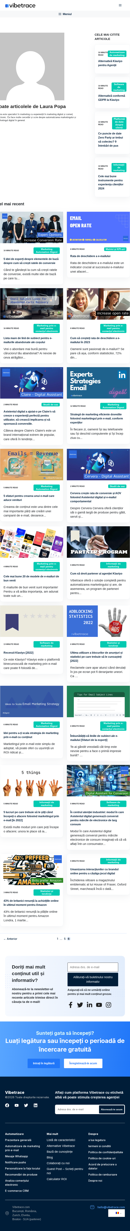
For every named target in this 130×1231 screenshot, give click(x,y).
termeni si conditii (99, 1146)
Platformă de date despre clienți (119, 123)
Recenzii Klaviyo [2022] (18, 652)
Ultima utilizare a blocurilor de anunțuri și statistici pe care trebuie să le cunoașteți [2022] (96, 656)
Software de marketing (119, 87)
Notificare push (15, 1162)
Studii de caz (50, 404)
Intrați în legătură (44, 1063)
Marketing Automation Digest (47, 250)
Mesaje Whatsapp (16, 1156)
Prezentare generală (18, 1140)
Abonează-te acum (111, 1109)
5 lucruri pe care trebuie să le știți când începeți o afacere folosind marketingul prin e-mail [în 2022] (31, 816)
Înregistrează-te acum (83, 1063)
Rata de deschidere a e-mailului (90, 256)
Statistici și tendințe (113, 644)
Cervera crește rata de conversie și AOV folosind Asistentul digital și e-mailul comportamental (95, 497)
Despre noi (95, 1180)
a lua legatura (96, 1140)
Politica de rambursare (102, 1174)
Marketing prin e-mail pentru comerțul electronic (47, 328)
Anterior (10, 938)
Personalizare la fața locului (22, 1168)
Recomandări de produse (21, 1174)
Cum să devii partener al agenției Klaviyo (96, 573)
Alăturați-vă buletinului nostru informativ (93, 979)
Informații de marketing (119, 167)
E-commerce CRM (17, 1190)
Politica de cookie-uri (102, 1158)
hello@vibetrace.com (111, 1207)
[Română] (116, 1213)
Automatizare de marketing (117, 53)
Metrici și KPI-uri (115, 249)
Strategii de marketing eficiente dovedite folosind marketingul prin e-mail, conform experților (96, 418)
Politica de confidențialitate (105, 1152)
